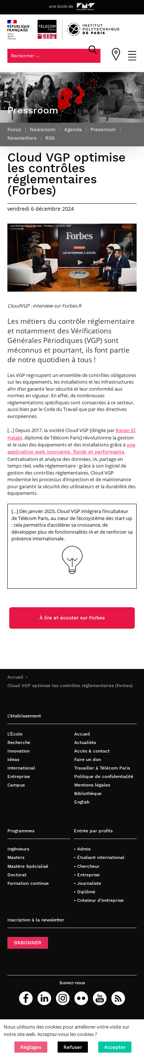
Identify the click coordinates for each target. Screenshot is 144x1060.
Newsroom (42, 129)
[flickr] (81, 998)
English (81, 802)
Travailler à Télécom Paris (102, 768)
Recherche (18, 742)
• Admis (82, 849)
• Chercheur (86, 866)
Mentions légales (92, 785)
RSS (50, 138)
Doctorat (17, 874)
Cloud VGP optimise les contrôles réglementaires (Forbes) (70, 685)
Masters (15, 857)
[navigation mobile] (132, 59)
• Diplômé (84, 891)
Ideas (13, 759)
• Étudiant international (99, 857)
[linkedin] (44, 998)
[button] (30, 1047)
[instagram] (63, 998)
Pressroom (103, 129)
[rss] (118, 998)
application (20, 452)
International (21, 768)
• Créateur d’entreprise (99, 900)
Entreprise (18, 776)
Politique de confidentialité (103, 776)
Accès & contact (92, 751)
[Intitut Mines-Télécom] (86, 6)
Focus (14, 129)
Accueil (15, 677)
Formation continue (28, 883)
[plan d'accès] (116, 59)
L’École (15, 734)
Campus (16, 785)
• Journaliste (87, 883)
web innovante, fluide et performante (79, 452)
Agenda (73, 129)
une (131, 445)
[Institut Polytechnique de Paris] (93, 34)
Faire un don (87, 759)
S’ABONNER (27, 942)
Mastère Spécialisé (27, 866)
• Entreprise (87, 874)
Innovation (18, 751)
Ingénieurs (18, 849)
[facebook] (26, 998)
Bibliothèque (88, 793)
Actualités (85, 742)
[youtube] (100, 998)
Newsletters (22, 138)
